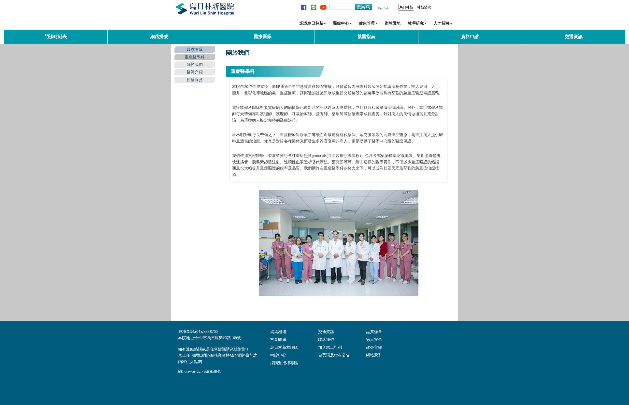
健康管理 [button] (367, 23)
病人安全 (374, 340)
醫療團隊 (263, 36)
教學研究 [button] (416, 23)
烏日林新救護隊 (284, 347)
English (383, 8)
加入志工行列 (330, 347)
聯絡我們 (326, 340)
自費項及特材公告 (334, 355)
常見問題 (278, 340)
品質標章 (374, 332)
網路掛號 (159, 36)
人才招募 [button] (442, 23)
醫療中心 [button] (341, 23)
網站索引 (374, 355)
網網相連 (278, 332)
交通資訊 (574, 36)
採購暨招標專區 (284, 363)
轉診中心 (278, 355)
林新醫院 (424, 7)
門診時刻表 (55, 36)
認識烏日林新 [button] (311, 23)
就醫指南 (366, 36)
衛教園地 (393, 23)
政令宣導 (374, 347)
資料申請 (470, 36)
